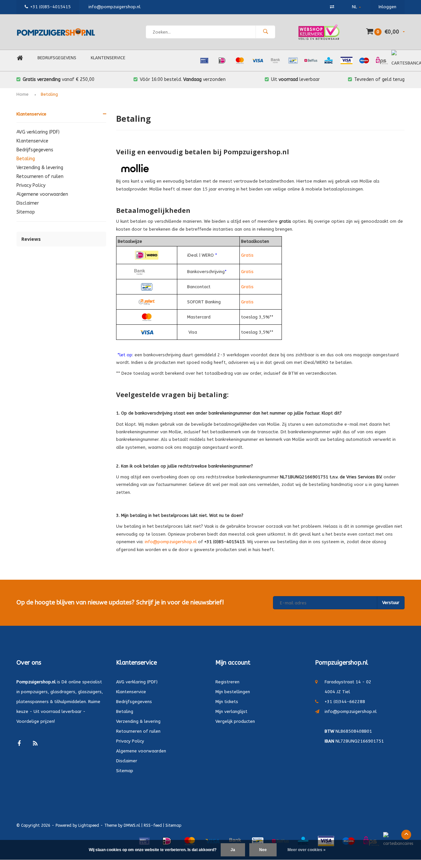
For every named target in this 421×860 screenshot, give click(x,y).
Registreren (227, 681)
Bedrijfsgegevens (56, 57)
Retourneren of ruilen (39, 176)
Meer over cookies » (306, 849)
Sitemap (25, 212)
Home (20, 58)
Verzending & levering (39, 167)
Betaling (49, 94)
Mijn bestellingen (232, 691)
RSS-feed (153, 825)
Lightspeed (88, 825)
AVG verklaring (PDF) (38, 132)
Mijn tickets (226, 701)
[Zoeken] (265, 31)
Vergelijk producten (235, 721)
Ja (233, 849)
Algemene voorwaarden (42, 194)
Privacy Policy (30, 185)
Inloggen (387, 6)
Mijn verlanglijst (231, 711)
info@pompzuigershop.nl (351, 711)
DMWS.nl (132, 825)
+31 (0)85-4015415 (50, 6)
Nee (263, 849)
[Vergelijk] (332, 6)
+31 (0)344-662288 (345, 701)
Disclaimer (27, 203)
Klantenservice (108, 57)
